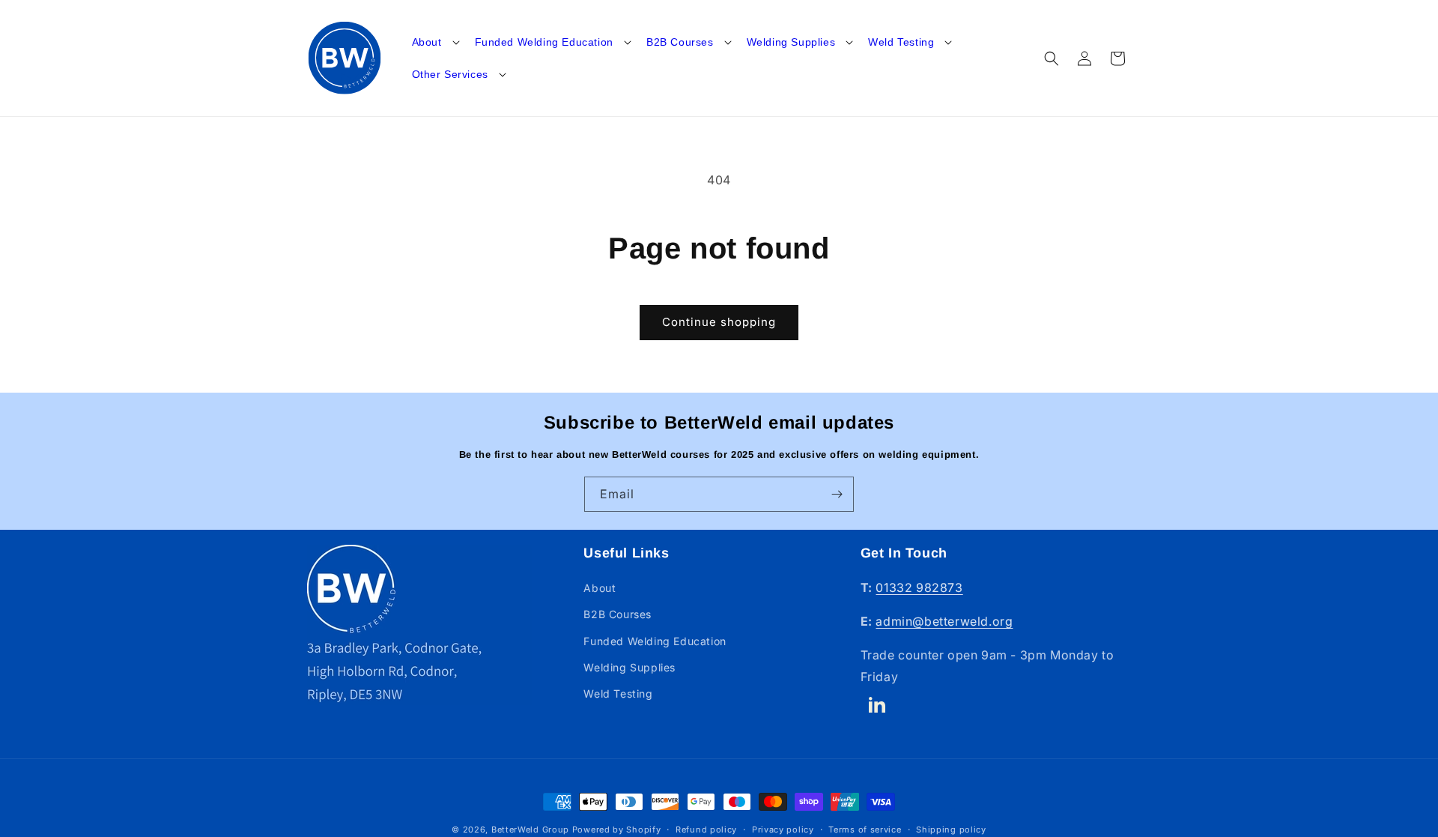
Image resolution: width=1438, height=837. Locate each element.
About (427, 42)
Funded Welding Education (544, 42)
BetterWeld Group (530, 829)
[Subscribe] (836, 494)
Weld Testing (901, 42)
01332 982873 (919, 587)
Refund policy (706, 829)
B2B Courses (680, 42)
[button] (434, 42)
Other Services (450, 74)
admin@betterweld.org (944, 621)
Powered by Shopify (616, 829)
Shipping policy (951, 829)
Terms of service (864, 829)
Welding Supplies (791, 42)
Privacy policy (783, 829)
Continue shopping (719, 322)
